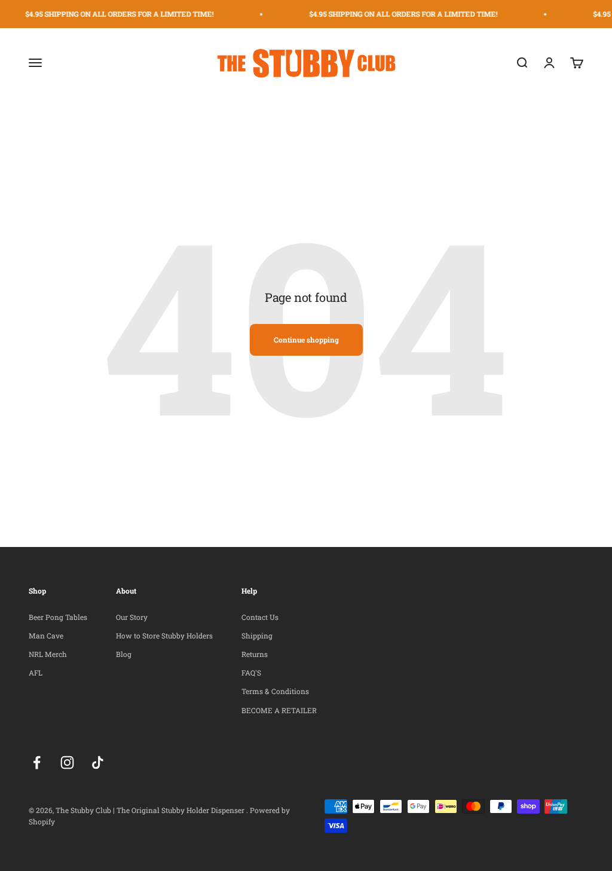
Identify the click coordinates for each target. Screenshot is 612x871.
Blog (123, 654)
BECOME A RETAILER (279, 710)
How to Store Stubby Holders (164, 635)
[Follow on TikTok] (98, 762)
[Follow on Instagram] (67, 762)
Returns (254, 654)
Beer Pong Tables (58, 617)
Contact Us (260, 617)
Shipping (257, 635)
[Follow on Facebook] (37, 762)
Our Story (132, 617)
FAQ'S (251, 672)
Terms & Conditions (275, 691)
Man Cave (46, 635)
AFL (35, 672)
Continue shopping (306, 339)
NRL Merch (48, 654)
